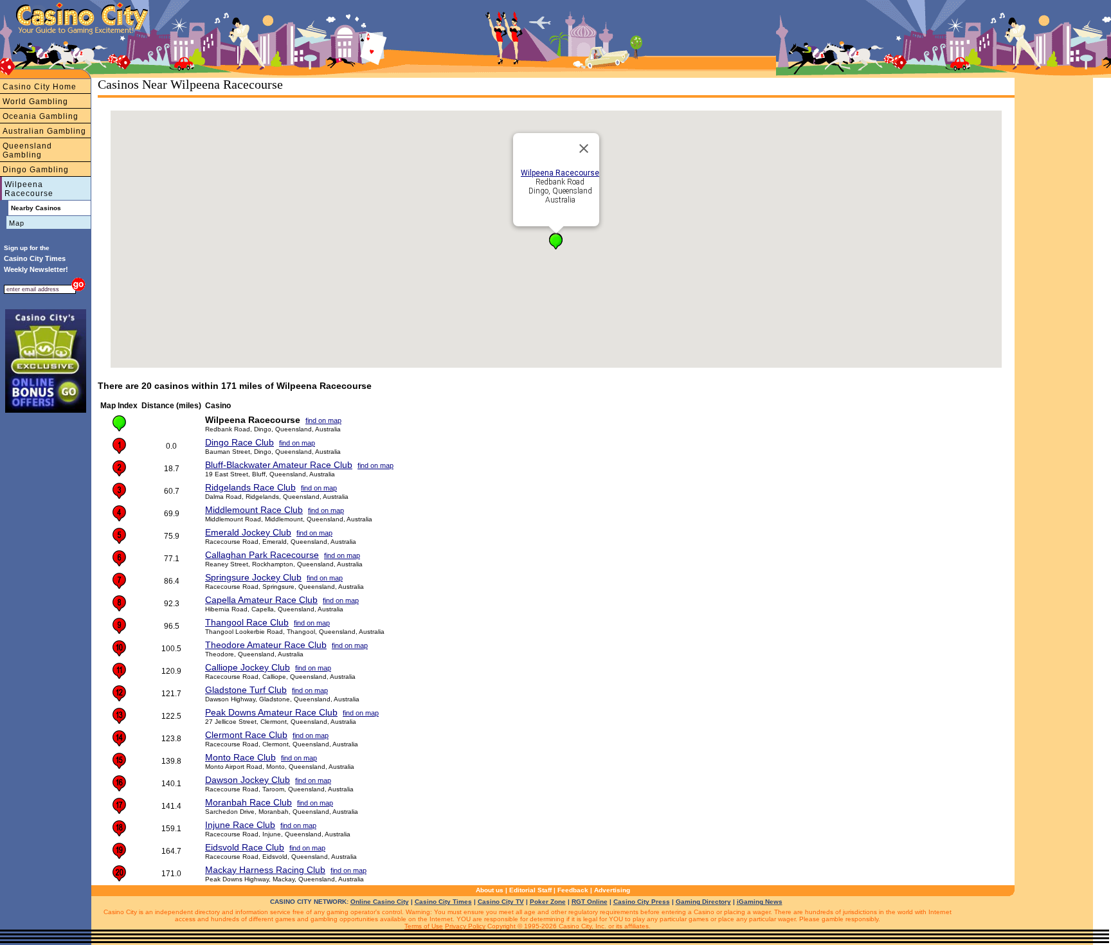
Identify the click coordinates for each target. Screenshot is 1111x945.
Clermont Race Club (246, 735)
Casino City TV (501, 901)
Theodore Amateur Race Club (266, 645)
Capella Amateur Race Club (261, 600)
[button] (556, 241)
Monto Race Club (240, 757)
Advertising (612, 890)
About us (489, 890)
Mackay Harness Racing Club (265, 870)
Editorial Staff (530, 890)
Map (16, 223)
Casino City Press (641, 901)
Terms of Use (423, 926)
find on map (323, 420)
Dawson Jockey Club (247, 780)
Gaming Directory (703, 901)
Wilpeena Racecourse (29, 189)
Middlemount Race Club (254, 510)
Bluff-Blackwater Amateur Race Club (278, 465)
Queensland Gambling (27, 150)
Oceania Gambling (40, 116)
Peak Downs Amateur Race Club (271, 712)
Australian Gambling (44, 131)
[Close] (583, 148)
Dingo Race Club (239, 442)
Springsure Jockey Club (253, 577)
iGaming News (759, 901)
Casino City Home (40, 86)
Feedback (572, 890)
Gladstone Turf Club (246, 690)
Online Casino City (379, 901)
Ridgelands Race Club (250, 487)
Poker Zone (548, 901)
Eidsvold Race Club (244, 847)
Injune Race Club (240, 825)
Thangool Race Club (247, 622)
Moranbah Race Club (248, 802)
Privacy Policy (465, 926)
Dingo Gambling (36, 169)
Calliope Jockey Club (247, 667)
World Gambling (35, 101)
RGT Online (590, 901)
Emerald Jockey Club (248, 532)
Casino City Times (443, 901)
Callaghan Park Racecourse (262, 555)
